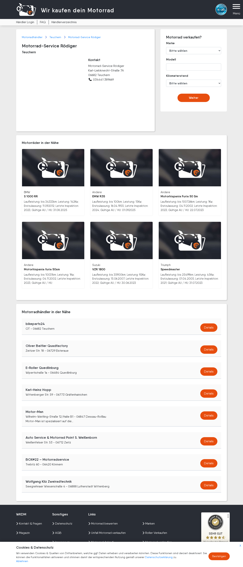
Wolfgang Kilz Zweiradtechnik (49, 481)
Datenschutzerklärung (159, 557)
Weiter (193, 98)
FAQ (43, 22)
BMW (27, 192)
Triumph (166, 265)
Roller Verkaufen (156, 533)
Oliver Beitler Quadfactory (47, 346)
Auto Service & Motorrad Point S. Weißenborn (61, 437)
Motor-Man (34, 412)
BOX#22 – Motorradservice (47, 459)
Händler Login (25, 22)
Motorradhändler (32, 37)
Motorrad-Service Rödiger (84, 37)
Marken (150, 523)
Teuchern (56, 37)
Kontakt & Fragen (30, 523)
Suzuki (96, 265)
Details (209, 327)
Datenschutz (63, 523)
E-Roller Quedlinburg (42, 368)
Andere (97, 192)
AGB (58, 533)
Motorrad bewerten (104, 523)
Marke (170, 43)
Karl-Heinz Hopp (38, 390)
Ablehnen (22, 561)
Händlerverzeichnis (64, 22)
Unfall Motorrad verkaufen (108, 533)
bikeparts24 (35, 324)
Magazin (24, 533)
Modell (171, 59)
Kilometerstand (174, 76)
